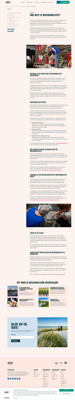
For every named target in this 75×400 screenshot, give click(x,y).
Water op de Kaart (11, 23)
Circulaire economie (46, 383)
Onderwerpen (13, 6)
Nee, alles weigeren (66, 393)
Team (62, 373)
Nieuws (35, 371)
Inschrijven (15, 340)
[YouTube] (17, 379)
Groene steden (45, 373)
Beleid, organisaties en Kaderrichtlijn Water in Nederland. (47, 199)
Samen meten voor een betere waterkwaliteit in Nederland (13, 26)
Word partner (54, 374)
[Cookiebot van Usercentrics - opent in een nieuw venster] (6, 398)
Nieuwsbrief (36, 376)
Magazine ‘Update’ (37, 374)
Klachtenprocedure (64, 381)
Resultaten (62, 374)
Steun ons (62, 376)
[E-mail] (13, 31)
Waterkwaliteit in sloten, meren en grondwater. (52, 170)
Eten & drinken (45, 386)
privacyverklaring (35, 395)
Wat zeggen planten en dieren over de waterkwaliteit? (15, 18)
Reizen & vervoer (45, 381)
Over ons (62, 371)
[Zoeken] (58, 2)
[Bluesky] (9, 31)
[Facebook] (11, 31)
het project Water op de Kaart (47, 237)
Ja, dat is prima (66, 390)
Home (8, 6)
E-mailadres (13, 334)
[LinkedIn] (8, 31)
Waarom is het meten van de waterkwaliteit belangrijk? (15, 14)
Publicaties (35, 373)
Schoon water (18, 6)
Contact (62, 385)
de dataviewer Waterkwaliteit (61, 143)
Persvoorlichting (63, 379)
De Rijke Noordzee (46, 384)
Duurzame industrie (46, 374)
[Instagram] (13, 379)
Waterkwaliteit (23, 6)
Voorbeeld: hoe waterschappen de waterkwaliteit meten (14, 21)
